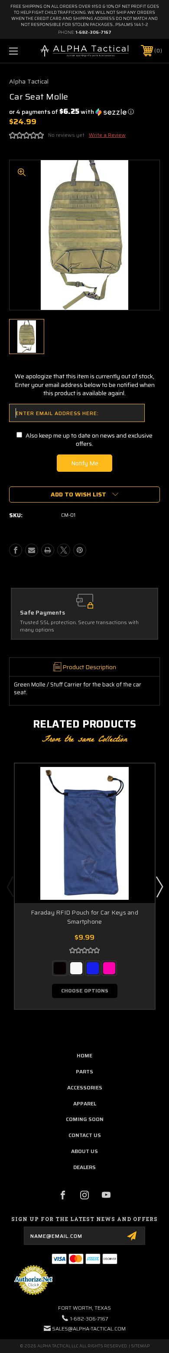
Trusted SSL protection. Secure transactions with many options (79, 626)
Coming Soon (85, 1119)
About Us (84, 1151)
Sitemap (140, 1346)
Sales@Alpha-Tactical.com (89, 1328)
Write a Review (107, 135)
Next (159, 886)
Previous (10, 886)
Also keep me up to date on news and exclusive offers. (89, 440)
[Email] (31, 550)
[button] (71, 111)
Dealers (84, 1167)
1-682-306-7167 (93, 32)
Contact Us (84, 1135)
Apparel (84, 1103)
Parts (84, 1071)
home (84, 1055)
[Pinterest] (79, 550)
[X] (63, 550)
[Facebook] (15, 550)
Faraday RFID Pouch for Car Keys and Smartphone (84, 917)
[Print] (47, 550)
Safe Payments (42, 613)
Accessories (84, 1087)
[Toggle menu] (24, 51)
